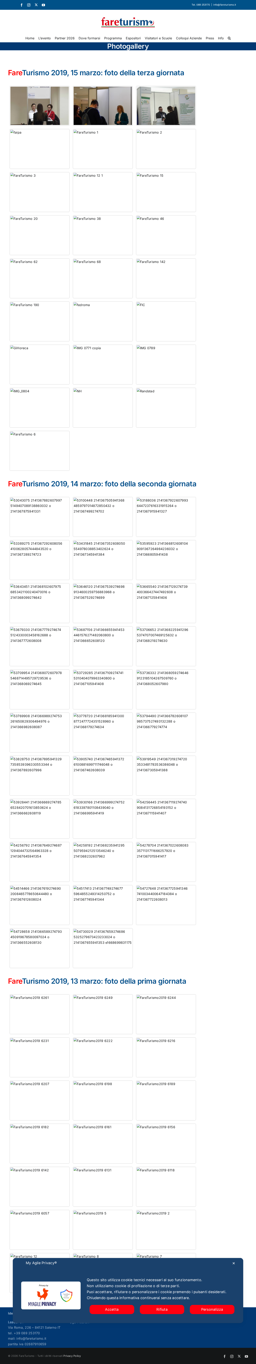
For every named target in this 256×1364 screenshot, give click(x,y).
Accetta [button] (112, 1309)
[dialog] (128, 1290)
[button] (229, 38)
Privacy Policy (72, 1355)
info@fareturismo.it (224, 4)
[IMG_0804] (40, 408)
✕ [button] (233, 1263)
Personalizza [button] (212, 1309)
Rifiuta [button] (162, 1309)
